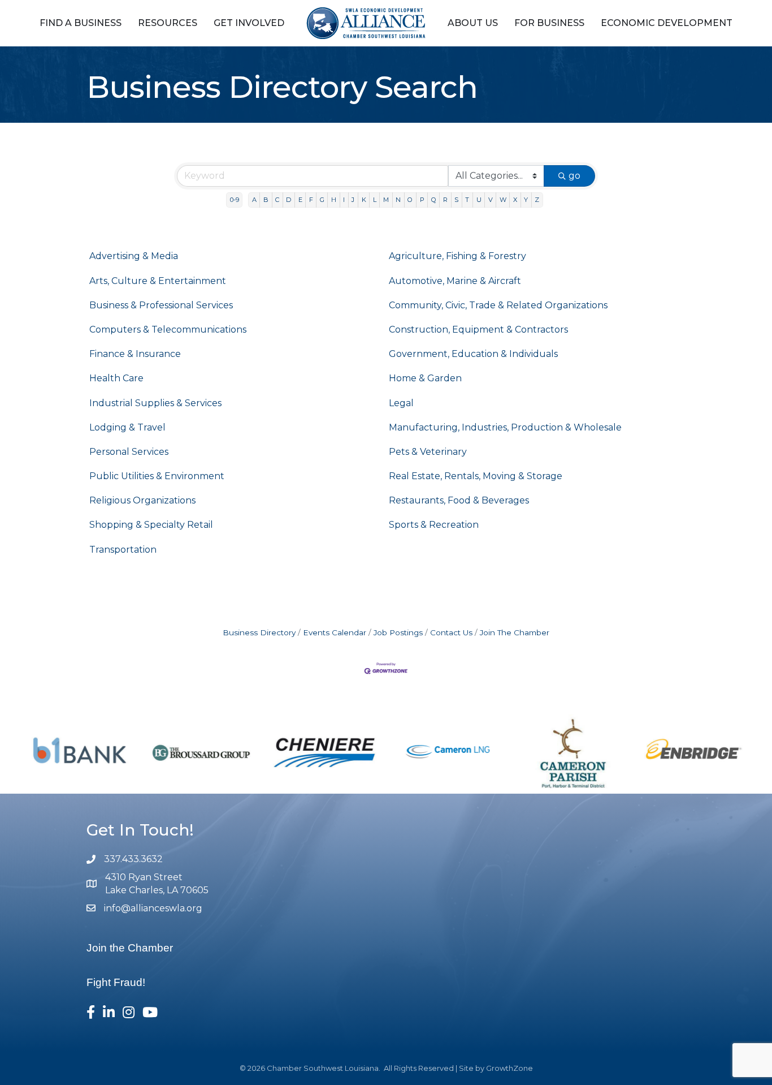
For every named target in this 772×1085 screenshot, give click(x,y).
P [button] (422, 200)
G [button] (322, 200)
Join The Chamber (514, 632)
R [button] (445, 200)
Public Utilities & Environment (156, 476)
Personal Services (128, 451)
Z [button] (537, 200)
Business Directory (259, 632)
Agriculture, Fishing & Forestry (457, 256)
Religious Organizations (142, 500)
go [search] (574, 175)
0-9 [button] (234, 200)
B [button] (265, 200)
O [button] (410, 200)
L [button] (374, 200)
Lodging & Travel (127, 427)
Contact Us (451, 632)
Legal (401, 403)
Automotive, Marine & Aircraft (455, 280)
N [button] (398, 200)
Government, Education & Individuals (473, 353)
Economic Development (666, 23)
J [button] (353, 200)
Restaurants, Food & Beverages (459, 500)
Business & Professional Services (161, 305)
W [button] (503, 200)
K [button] (364, 200)
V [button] (490, 200)
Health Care (116, 378)
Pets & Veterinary (428, 451)
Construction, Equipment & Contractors (478, 329)
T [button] (467, 200)
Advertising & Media (133, 256)
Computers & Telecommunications (167, 329)
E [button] (300, 200)
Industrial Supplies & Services (155, 403)
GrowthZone (509, 1068)
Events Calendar (334, 632)
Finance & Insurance (135, 353)
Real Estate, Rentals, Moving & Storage (475, 476)
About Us (473, 23)
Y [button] (526, 200)
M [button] (386, 200)
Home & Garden (425, 378)
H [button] (333, 200)
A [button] (254, 200)
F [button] (311, 200)
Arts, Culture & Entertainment (157, 280)
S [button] (456, 200)
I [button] (344, 200)
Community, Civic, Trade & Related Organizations (498, 305)
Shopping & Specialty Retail (151, 524)
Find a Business (81, 23)
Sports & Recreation (434, 524)
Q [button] (433, 200)
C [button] (277, 200)
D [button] (288, 200)
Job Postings (398, 632)
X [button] (515, 200)
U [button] (479, 200)
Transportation (123, 549)
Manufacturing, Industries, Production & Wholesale (505, 427)
